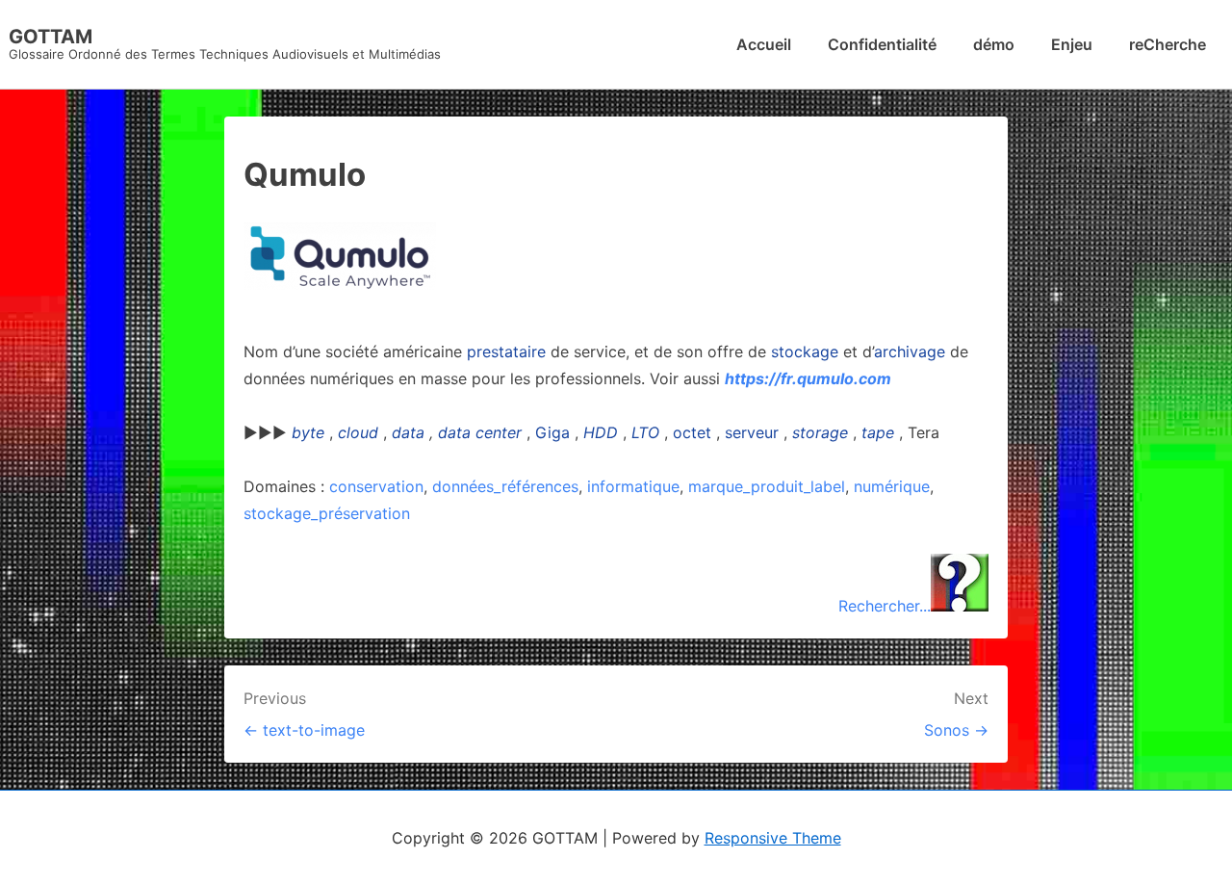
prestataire (506, 351)
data (408, 432)
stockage (804, 351)
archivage (909, 351)
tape (877, 432)
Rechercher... (884, 605)
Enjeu (1071, 44)
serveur (752, 432)
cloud (358, 432)
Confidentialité (882, 44)
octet (692, 432)
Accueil (763, 44)
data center (480, 432)
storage (820, 432)
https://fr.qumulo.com (808, 378)
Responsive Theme (773, 837)
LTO (645, 432)
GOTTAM (50, 36)
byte (308, 432)
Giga (552, 432)
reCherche (1167, 44)
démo (993, 44)
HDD (600, 432)
